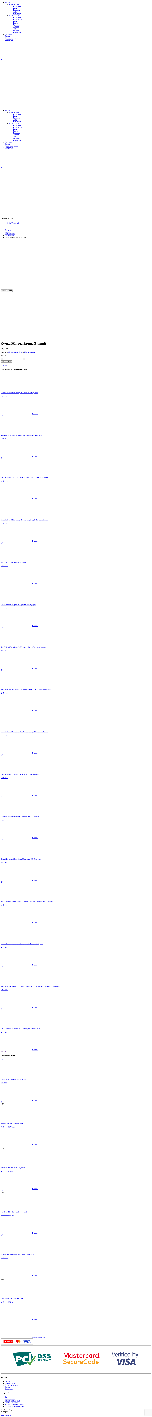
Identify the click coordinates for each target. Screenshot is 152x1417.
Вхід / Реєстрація (13, 223)
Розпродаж (9, 40)
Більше (3, 1051)
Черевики (16, 30)
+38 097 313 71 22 (38, 1337)
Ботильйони (17, 19)
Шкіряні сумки (10, 235)
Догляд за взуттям (11, 38)
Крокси (16, 23)
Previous (4, 290)
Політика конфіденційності (14, 1406)
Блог (6, 1397)
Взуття (7, 2)
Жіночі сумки (10, 234)
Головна (8, 230)
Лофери (16, 27)
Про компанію (10, 1399)
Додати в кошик (6, 361)
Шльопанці (17, 14)
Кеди (15, 8)
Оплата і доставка (11, 1402)
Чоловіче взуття (14, 4)
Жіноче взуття (14, 15)
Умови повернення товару (14, 1404)
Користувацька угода (12, 1401)
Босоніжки (17, 6)
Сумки (7, 36)
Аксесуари (9, 34)
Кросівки (16, 10)
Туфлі (15, 12)
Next (10, 290)
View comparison (6, 1415)
